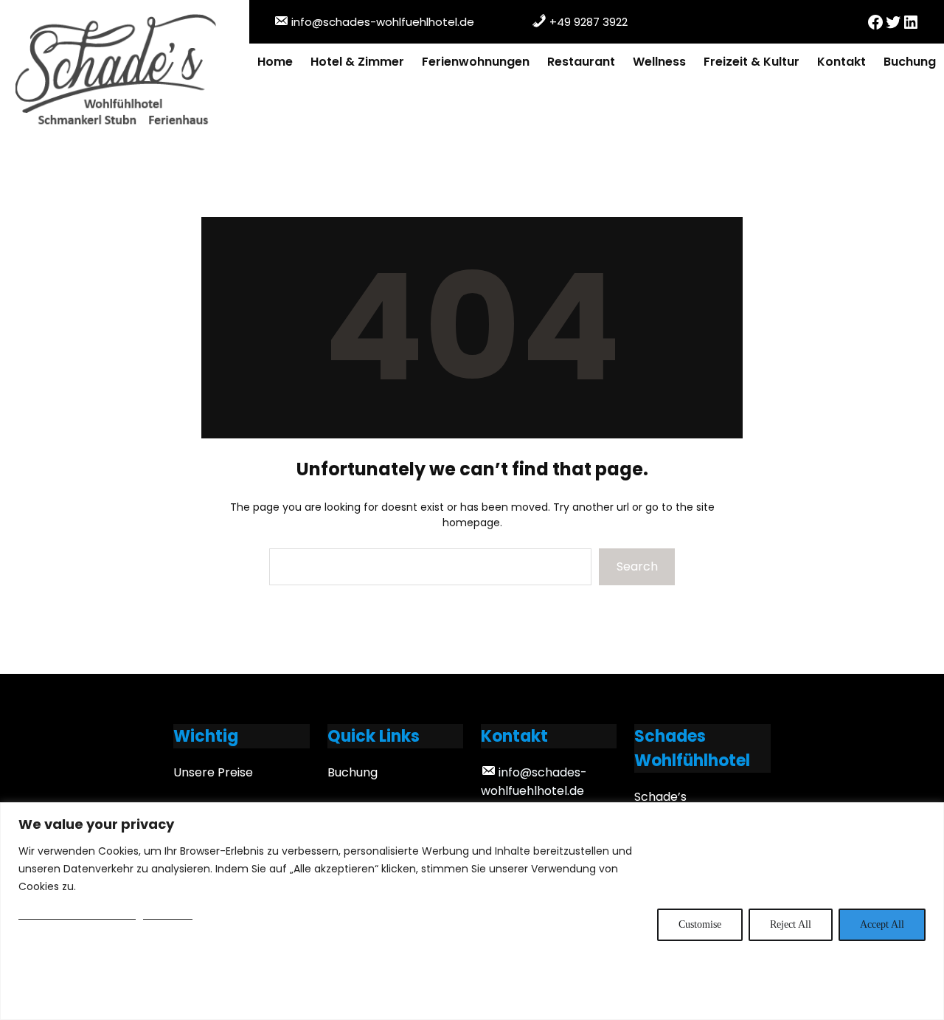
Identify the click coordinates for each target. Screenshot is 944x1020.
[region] (472, 911)
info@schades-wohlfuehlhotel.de (382, 22)
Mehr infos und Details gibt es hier (105, 914)
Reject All (790, 924)
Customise (699, 924)
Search (637, 566)
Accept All (882, 924)
